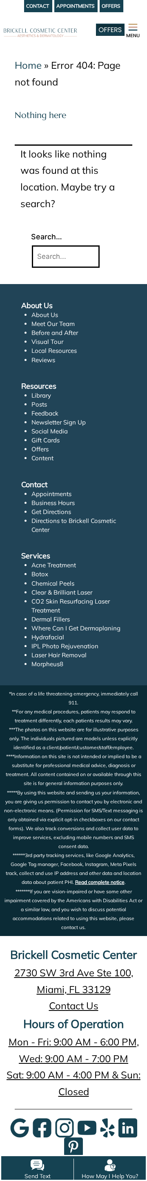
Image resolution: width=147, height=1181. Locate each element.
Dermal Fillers (50, 619)
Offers (40, 449)
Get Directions (51, 512)
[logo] (40, 22)
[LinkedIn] (128, 1127)
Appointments (51, 494)
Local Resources (54, 350)
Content (42, 458)
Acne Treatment (53, 565)
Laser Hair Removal (59, 655)
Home (28, 65)
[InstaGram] (64, 1127)
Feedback (44, 413)
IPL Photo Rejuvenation (64, 646)
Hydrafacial (47, 637)
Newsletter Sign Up (58, 422)
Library (41, 395)
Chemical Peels (52, 583)
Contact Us (73, 1005)
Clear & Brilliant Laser (61, 592)
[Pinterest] (73, 1146)
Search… (46, 236)
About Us (44, 315)
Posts (39, 404)
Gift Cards (45, 440)
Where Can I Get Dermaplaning (75, 628)
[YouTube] (87, 1127)
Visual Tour (47, 342)
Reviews (43, 360)
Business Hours (53, 503)
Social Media (49, 431)
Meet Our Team (53, 324)
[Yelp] (107, 1127)
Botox (39, 574)
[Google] (19, 1127)
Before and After (54, 333)
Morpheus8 (47, 664)
